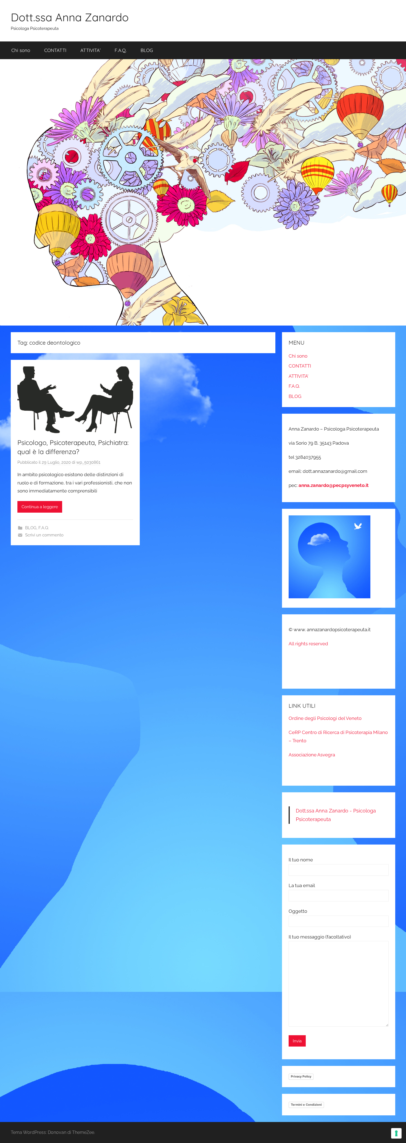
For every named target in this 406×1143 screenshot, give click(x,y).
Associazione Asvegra (312, 754)
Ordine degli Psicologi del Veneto (325, 718)
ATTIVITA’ (90, 50)
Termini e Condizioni (306, 1105)
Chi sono (20, 50)
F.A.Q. (120, 50)
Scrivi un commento (44, 535)
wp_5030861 (88, 462)
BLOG (147, 50)
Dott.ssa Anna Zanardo (70, 17)
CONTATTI (55, 50)
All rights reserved (308, 643)
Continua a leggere (40, 506)
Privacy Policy (301, 1076)
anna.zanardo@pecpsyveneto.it (334, 485)
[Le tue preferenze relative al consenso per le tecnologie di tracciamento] (396, 1133)
